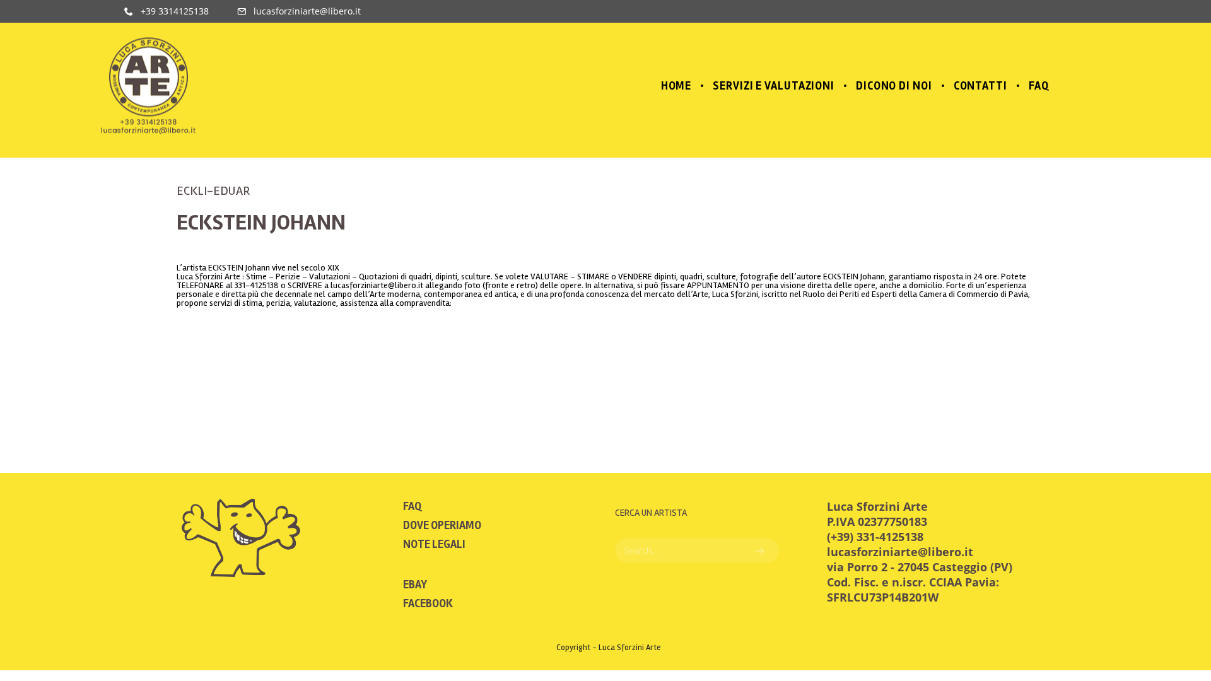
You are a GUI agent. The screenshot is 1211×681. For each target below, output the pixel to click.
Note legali (434, 544)
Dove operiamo (442, 525)
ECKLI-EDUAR (213, 191)
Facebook (428, 603)
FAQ (412, 506)
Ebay (415, 584)
